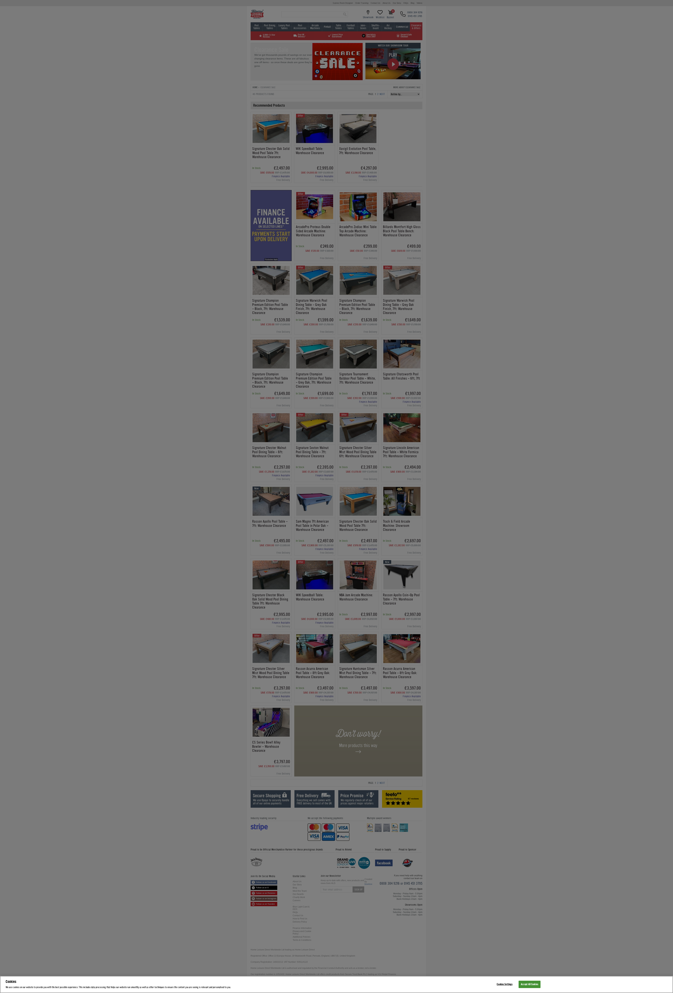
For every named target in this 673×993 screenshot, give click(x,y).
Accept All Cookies (529, 984)
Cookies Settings (504, 984)
